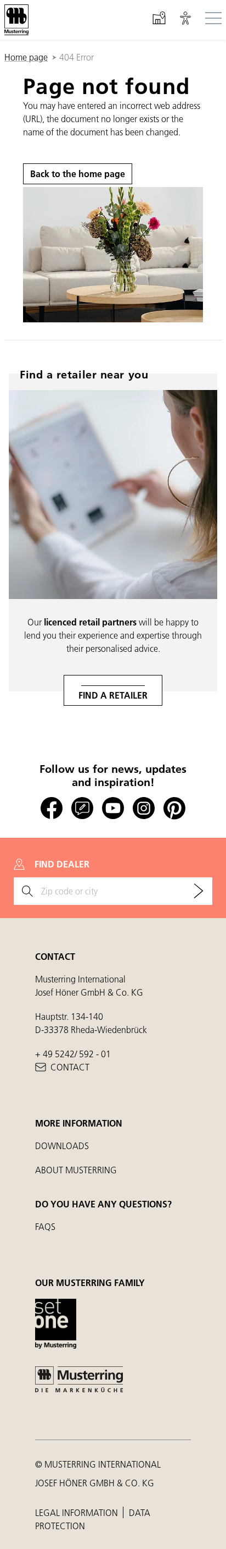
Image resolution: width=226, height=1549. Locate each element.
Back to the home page (77, 173)
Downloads (62, 1145)
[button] (185, 20)
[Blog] (82, 808)
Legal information (77, 1512)
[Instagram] (144, 808)
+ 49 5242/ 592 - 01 (73, 1053)
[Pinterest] (174, 808)
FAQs (45, 1226)
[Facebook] (52, 808)
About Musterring (76, 1170)
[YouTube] (113, 808)
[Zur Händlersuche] (198, 891)
